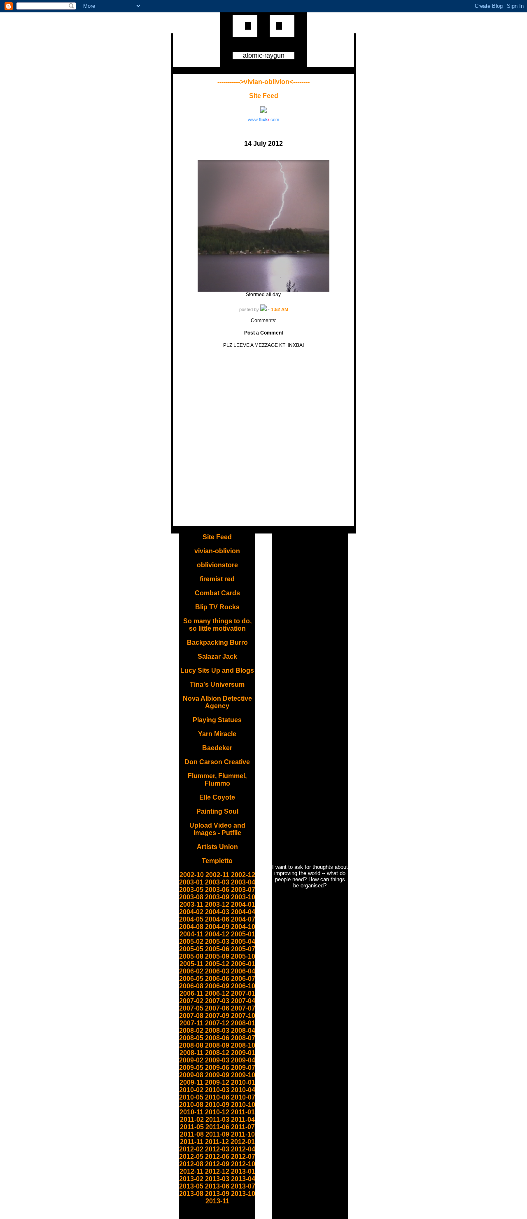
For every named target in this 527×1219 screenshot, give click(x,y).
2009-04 (243, 1060)
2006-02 (191, 971)
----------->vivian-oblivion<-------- (263, 81)
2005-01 (243, 934)
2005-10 (243, 956)
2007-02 (191, 1000)
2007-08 (191, 1015)
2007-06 (217, 1008)
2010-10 (243, 1104)
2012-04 (243, 1149)
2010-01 (243, 1082)
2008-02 (191, 1030)
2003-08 (191, 897)
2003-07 (243, 889)
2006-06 (217, 978)
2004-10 (243, 926)
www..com (263, 119)
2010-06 (217, 1097)
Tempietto (217, 860)
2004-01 (243, 904)
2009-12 (217, 1082)
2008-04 (243, 1030)
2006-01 (243, 963)
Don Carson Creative (217, 761)
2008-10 (243, 1045)
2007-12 (217, 1023)
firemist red (217, 579)
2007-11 (191, 1023)
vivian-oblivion (217, 551)
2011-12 (217, 1141)
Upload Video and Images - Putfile (217, 829)
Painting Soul (217, 811)
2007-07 (243, 1008)
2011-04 (243, 1119)
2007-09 (217, 1015)
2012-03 (217, 1149)
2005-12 (217, 963)
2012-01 (243, 1141)
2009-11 (191, 1082)
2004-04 (243, 911)
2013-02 (191, 1178)
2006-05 (191, 978)
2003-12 (217, 904)
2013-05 (191, 1186)
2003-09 (217, 897)
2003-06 (217, 889)
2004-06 (217, 919)
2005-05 (191, 948)
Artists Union (217, 846)
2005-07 (243, 948)
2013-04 (243, 1178)
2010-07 (243, 1097)
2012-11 (191, 1171)
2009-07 (243, 1067)
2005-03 (217, 941)
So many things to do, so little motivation (217, 625)
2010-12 (217, 1112)
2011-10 (243, 1134)
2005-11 (191, 963)
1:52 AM (279, 309)
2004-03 (217, 911)
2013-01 (243, 1171)
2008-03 (217, 1030)
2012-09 (217, 1164)
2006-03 (217, 971)
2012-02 (191, 1149)
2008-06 (217, 1037)
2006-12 (217, 993)
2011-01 (243, 1112)
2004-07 (243, 919)
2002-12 (243, 874)
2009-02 (191, 1060)
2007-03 (217, 1000)
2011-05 (192, 1126)
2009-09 (217, 1075)
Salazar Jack (217, 656)
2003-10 (243, 897)
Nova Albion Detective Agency (217, 702)
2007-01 (243, 993)
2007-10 (243, 1015)
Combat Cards (217, 593)
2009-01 (243, 1052)
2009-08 (191, 1075)
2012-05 (191, 1156)
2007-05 (191, 1008)
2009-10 (243, 1075)
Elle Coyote (217, 797)
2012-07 (243, 1156)
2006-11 (191, 993)
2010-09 (217, 1104)
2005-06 (217, 948)
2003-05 (191, 889)
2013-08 (191, 1193)
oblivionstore (217, 565)
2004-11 (191, 934)
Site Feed (263, 95)
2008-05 (191, 1037)
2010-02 (191, 1089)
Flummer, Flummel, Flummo (217, 779)
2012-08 (191, 1164)
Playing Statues (217, 719)
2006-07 (243, 978)
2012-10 (243, 1164)
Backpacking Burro (217, 642)
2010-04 (243, 1089)
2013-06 (217, 1186)
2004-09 (217, 926)
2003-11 (191, 904)
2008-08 (191, 1045)
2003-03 (217, 882)
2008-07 (243, 1037)
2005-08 (191, 956)
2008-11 (191, 1052)
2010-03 (217, 1089)
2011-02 (192, 1119)
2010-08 (191, 1104)
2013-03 (217, 1178)
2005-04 (243, 941)
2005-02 (191, 941)
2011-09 (217, 1134)
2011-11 (191, 1141)
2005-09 (217, 956)
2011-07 (243, 1126)
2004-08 (191, 926)
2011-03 (217, 1119)
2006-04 (243, 971)
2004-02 (191, 911)
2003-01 (191, 882)
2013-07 (243, 1186)
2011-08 (192, 1134)
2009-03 (217, 1060)
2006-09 (217, 986)
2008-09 (217, 1045)
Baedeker (217, 747)
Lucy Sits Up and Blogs (217, 670)
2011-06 (217, 1126)
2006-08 (191, 986)
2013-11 (217, 1201)
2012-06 (217, 1156)
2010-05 (191, 1097)
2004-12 (217, 934)
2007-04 (243, 1000)
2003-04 (243, 882)
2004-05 (191, 919)
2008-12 (217, 1052)
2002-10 (192, 874)
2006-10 (243, 986)
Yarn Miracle (217, 733)
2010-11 (191, 1112)
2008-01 (243, 1023)
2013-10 (243, 1193)
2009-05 (191, 1067)
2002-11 (217, 874)
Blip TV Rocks (217, 607)
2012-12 (217, 1171)
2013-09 (217, 1193)
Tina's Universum (217, 684)
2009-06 (217, 1067)
